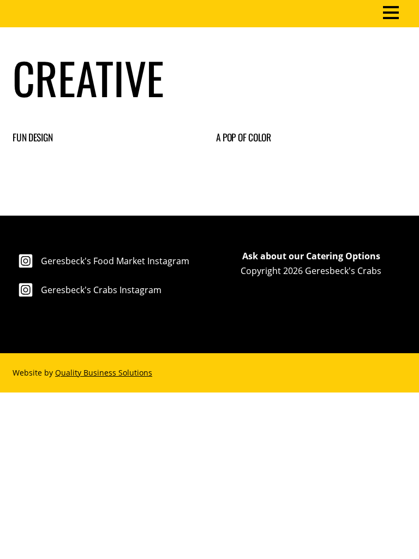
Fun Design (32, 137)
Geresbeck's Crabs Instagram (100, 290)
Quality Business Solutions (103, 372)
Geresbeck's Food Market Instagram (114, 261)
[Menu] (391, 11)
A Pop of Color (243, 137)
